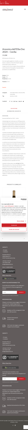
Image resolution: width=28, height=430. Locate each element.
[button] (25, 9)
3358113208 (7, 3)
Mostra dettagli (20, 221)
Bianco (16, 92)
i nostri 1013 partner (9, 206)
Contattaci (5, 251)
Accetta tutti (14, 225)
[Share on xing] (21, 101)
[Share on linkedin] (16, 101)
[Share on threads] (13, 101)
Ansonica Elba (22, 92)
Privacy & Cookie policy (18, 420)
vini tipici (18, 163)
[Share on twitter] (11, 101)
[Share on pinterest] (15, 101)
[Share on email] (23, 101)
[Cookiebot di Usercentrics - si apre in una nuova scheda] (21, 199)
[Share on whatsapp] (18, 101)
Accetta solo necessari (14, 229)
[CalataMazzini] (7, 9)
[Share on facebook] (9, 101)
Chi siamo (5, 250)
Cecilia (15, 96)
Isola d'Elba (12, 92)
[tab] (14, 111)
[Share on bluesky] (20, 101)
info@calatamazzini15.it (7, 264)
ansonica (12, 96)
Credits (16, 422)
